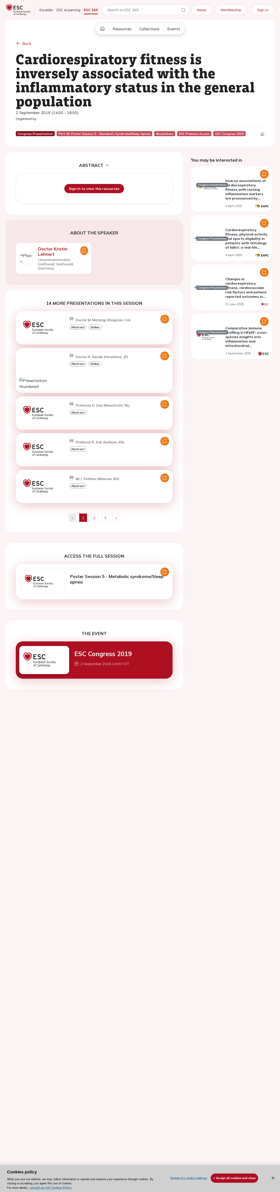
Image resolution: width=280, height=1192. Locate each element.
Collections (149, 28)
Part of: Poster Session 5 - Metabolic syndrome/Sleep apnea (104, 133)
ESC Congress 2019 (103, 654)
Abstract (78, 327)
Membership (231, 10)
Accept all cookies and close (236, 1178)
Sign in (262, 10)
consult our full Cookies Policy (51, 1187)
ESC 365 (91, 10)
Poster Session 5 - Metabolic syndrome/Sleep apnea (116, 579)
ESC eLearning (68, 10)
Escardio (46, 10)
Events (173, 28)
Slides (94, 327)
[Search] (183, 10)
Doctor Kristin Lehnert (52, 251)
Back (27, 43)
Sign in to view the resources (94, 188)
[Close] (273, 1178)
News (201, 10)
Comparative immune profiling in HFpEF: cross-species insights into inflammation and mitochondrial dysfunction (246, 339)
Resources (122, 28)
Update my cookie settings (188, 1178)
